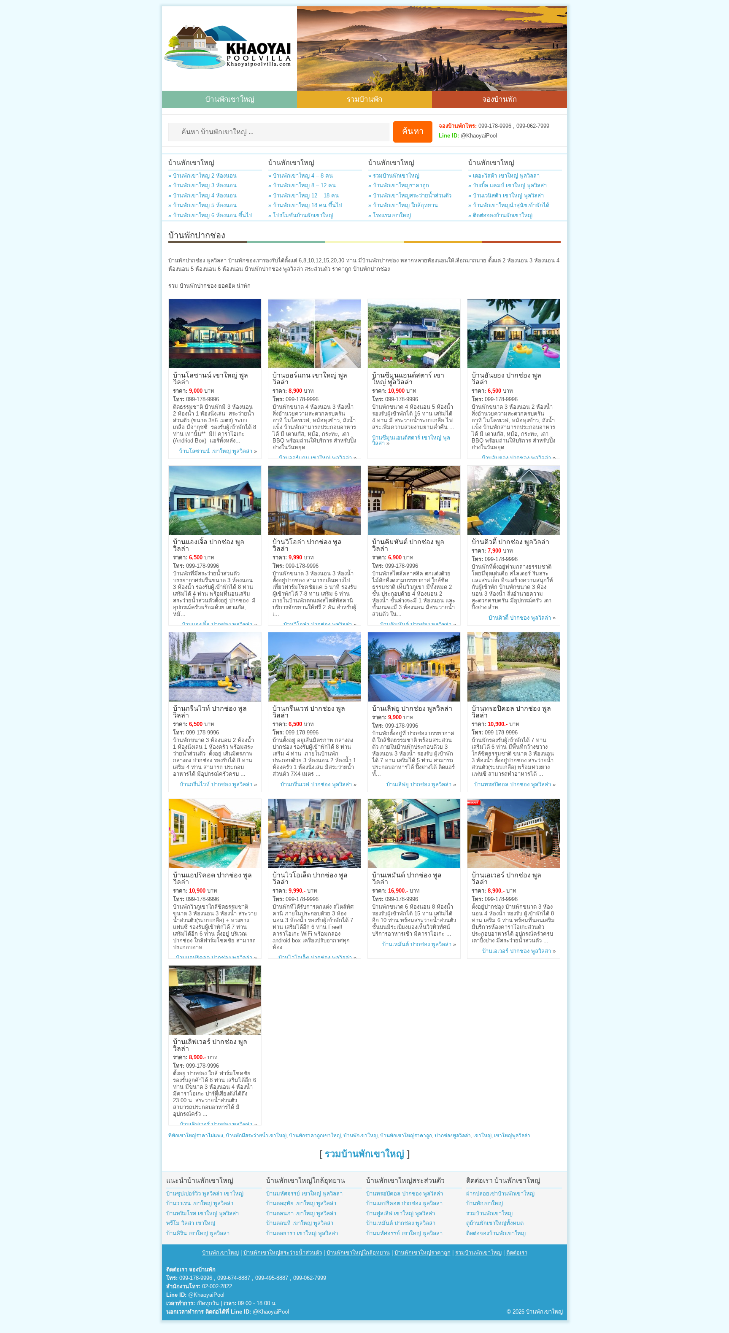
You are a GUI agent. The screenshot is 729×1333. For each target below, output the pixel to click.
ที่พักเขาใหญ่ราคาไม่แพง (195, 1136)
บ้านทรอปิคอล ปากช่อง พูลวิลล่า (511, 711)
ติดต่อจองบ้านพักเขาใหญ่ (496, 1233)
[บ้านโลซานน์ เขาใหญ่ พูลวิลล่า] (215, 366)
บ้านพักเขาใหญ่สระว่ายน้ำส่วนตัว (282, 1252)
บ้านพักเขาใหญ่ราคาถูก (406, 1136)
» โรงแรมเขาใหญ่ (389, 215)
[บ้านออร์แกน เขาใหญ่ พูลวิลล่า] (314, 366)
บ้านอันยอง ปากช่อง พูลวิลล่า (506, 378)
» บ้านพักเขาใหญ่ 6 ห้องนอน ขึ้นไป (210, 215)
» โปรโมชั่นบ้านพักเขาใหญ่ (300, 215)
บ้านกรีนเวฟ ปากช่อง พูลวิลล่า (309, 711)
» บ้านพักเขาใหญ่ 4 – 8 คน (300, 176)
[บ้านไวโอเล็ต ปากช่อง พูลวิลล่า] (314, 866)
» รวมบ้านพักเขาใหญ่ (393, 176)
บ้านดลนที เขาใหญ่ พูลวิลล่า (299, 1223)
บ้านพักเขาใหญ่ (229, 98)
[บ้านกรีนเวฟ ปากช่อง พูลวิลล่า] (314, 699)
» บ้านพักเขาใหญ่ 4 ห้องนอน (202, 195)
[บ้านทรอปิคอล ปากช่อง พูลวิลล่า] (513, 699)
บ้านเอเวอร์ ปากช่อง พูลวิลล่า (506, 877)
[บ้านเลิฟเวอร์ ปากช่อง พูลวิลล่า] (215, 1033)
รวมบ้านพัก (364, 98)
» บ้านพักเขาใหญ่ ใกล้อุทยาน (403, 205)
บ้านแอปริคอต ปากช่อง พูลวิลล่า (212, 877)
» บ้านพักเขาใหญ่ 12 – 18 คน (303, 195)
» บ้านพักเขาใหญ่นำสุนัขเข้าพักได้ (508, 205)
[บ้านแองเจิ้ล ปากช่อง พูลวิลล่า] (215, 533)
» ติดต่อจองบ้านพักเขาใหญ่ (500, 215)
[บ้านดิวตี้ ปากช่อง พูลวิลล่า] (513, 533)
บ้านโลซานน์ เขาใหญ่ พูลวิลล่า (210, 378)
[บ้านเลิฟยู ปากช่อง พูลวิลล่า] (414, 699)
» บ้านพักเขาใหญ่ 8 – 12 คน (302, 185)
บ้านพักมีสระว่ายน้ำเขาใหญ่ (256, 1136)
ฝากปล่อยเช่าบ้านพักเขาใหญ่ (500, 1193)
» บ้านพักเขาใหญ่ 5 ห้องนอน (202, 205)
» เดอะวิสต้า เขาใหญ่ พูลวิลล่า (504, 176)
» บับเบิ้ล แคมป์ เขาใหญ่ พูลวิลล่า (507, 185)
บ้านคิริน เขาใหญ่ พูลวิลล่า (198, 1233)
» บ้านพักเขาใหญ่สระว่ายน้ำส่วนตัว (409, 195)
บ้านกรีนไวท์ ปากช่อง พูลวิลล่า (210, 711)
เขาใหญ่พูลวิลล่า (512, 1136)
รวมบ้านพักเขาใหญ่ (364, 1154)
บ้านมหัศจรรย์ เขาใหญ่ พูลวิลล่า (304, 1193)
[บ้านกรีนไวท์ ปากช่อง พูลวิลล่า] (215, 699)
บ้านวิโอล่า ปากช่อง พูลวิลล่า (307, 544)
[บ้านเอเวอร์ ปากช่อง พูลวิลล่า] (513, 866)
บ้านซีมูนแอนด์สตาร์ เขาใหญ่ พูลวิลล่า (408, 378)
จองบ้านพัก (499, 98)
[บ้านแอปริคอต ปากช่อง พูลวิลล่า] (215, 866)
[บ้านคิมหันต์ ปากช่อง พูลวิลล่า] (414, 533)
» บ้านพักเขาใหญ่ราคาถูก (398, 185)
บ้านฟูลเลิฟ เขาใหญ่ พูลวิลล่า (400, 1213)
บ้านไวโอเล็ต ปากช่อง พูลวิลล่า (310, 877)
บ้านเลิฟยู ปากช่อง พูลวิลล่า (412, 708)
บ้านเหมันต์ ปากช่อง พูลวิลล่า (407, 877)
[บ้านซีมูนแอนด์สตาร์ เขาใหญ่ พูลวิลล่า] (414, 366)
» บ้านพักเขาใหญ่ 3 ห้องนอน (202, 185)
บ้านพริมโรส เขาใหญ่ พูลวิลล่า (202, 1213)
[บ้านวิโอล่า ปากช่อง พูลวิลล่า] (314, 533)
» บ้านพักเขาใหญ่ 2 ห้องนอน (202, 176)
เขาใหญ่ (482, 1136)
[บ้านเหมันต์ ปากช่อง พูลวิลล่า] (414, 866)
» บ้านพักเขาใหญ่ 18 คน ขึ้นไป (305, 205)
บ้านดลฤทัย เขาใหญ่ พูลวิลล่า (301, 1203)
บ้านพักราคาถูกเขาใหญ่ (315, 1136)
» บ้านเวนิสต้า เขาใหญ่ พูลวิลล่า (506, 195)
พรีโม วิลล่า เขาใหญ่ (190, 1223)
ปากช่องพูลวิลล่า (453, 1136)
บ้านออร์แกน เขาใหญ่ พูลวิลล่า (310, 378)
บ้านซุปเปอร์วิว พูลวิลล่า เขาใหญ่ (204, 1193)
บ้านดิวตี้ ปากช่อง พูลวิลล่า (510, 541)
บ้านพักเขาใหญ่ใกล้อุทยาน (358, 1252)
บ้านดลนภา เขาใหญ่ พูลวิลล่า (301, 1213)
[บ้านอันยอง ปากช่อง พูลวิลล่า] (513, 366)
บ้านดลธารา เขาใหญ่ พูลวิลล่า (302, 1233)
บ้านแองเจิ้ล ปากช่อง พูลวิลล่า (208, 544)
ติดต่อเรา (516, 1252)
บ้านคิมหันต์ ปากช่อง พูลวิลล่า (408, 544)
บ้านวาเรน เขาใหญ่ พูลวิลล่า (199, 1203)
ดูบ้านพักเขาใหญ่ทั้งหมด (495, 1223)
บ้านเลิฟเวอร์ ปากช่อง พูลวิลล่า (210, 1044)
